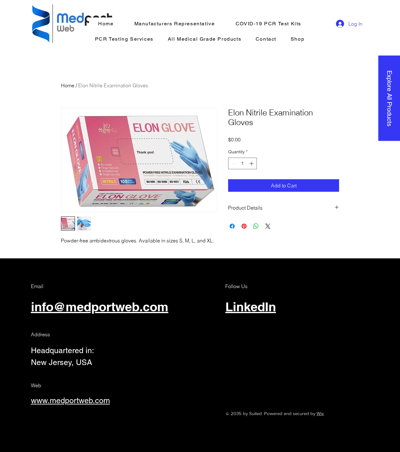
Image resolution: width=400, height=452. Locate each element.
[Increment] (252, 163)
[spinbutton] (242, 163)
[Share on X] (268, 226)
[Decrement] (233, 163)
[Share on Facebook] (232, 226)
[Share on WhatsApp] (256, 226)
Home (67, 85)
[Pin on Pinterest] (244, 226)
